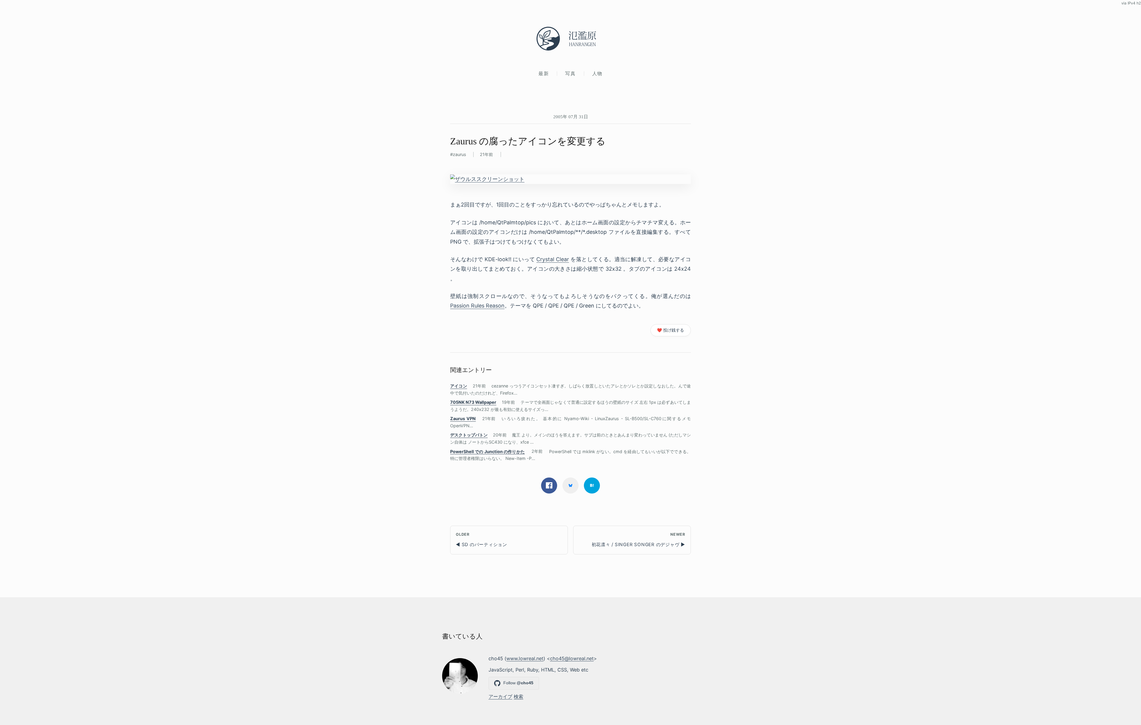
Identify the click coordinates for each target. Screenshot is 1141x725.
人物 (597, 73)
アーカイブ (500, 696)
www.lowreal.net (524, 658)
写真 (570, 73)
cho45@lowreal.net (572, 658)
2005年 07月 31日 (570, 116)
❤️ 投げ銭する (670, 330)
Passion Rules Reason (477, 305)
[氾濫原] (570, 38)
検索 (518, 696)
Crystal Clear (552, 259)
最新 (543, 73)
